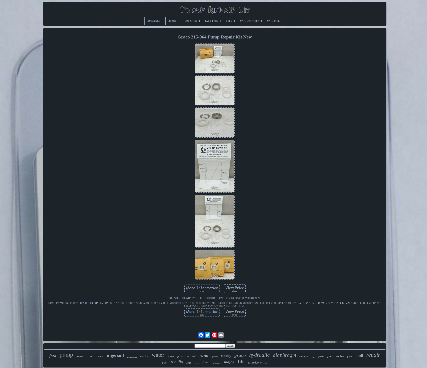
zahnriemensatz (257, 362)
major (229, 362)
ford (52, 356)
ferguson (183, 356)
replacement (132, 357)
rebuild (177, 361)
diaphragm (284, 355)
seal (188, 362)
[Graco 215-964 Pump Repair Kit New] (215, 59)
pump (66, 354)
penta (330, 356)
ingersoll (115, 355)
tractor (144, 356)
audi (359, 356)
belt (194, 356)
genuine (321, 357)
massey (226, 356)
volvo (170, 356)
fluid (91, 356)
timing (100, 356)
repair (373, 355)
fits (241, 361)
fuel (205, 362)
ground (215, 357)
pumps (196, 363)
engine (340, 356)
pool (164, 362)
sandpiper (303, 356)
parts (349, 356)
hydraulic (259, 355)
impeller (80, 356)
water (158, 355)
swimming (216, 363)
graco (240, 355)
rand (203, 355)
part (313, 357)
